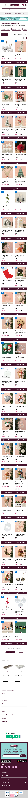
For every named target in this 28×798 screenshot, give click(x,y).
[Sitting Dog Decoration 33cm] (20, 46)
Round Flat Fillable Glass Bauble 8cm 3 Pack (20, 610)
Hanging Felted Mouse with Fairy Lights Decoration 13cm (7, 457)
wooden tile (4, 696)
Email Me (23, 755)
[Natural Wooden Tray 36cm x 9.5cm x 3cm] (8, 667)
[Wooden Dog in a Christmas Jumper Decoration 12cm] (7, 96)
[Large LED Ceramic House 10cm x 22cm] (20, 222)
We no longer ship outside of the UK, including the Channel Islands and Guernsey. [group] (13, 1)
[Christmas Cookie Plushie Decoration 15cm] (20, 323)
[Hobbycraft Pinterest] (13, 767)
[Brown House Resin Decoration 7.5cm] (20, 474)
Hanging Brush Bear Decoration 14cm (6, 331)
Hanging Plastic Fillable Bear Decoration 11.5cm (20, 432)
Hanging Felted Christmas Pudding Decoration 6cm (6, 432)
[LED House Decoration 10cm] (7, 71)
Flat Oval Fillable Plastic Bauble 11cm (7, 535)
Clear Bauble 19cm (6, 305)
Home (2, 16)
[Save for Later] (12, 41)
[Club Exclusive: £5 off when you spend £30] (14, 19)
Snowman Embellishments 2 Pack (7, 356)
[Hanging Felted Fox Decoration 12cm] (20, 247)
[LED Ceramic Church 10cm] (20, 197)
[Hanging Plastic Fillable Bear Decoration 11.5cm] (20, 424)
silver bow (4, 703)
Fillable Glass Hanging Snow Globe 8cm (7, 382)
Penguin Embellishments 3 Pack (20, 635)
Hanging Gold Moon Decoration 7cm (6, 560)
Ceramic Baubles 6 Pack (7, 54)
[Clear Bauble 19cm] (7, 298)
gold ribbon (4, 700)
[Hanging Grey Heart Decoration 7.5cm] (7, 398)
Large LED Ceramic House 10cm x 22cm (19, 231)
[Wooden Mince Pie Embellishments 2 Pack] (20, 577)
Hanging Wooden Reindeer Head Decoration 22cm (5, 180)
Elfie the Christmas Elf (7, 609)
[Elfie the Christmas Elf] (7, 602)
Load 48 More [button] (10, 652)
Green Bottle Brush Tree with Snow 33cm (7, 130)
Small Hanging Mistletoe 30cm (7, 205)
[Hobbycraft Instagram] (9, 767)
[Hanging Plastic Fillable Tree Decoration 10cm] (7, 247)
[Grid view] (26, 38)
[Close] (26, 1)
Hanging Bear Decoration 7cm (20, 560)
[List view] (23, 38)
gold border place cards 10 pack (8, 690)
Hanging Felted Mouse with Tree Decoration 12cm (7, 509)
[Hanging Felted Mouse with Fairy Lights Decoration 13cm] (7, 449)
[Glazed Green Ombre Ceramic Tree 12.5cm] (20, 172)
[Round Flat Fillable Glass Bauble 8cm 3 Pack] (20, 602)
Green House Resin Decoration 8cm (19, 281)
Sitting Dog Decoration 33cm (20, 54)
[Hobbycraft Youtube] (6, 767)
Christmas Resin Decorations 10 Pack (19, 509)
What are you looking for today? (15, 9)
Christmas (7, 16)
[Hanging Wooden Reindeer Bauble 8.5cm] (20, 298)
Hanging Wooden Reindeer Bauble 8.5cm (20, 306)
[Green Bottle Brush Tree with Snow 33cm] (7, 122)
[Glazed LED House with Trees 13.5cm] (7, 222)
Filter (5, 34)
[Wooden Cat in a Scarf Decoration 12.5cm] (20, 122)
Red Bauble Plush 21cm (20, 154)
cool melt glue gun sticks (7, 725)
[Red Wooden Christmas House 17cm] (20, 96)
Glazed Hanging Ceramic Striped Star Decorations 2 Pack (20, 457)
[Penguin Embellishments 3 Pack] (20, 627)
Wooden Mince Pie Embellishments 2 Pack (20, 585)
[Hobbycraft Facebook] (2, 767)
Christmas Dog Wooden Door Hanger (20, 80)
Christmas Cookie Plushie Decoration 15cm (20, 331)
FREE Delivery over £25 (8, 13)
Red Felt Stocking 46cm (7, 280)
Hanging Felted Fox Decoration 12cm (19, 256)
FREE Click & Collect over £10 (19, 13)
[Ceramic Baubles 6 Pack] (7, 46)
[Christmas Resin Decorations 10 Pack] (20, 501)
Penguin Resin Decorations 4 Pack (6, 635)
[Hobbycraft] (14, 5)
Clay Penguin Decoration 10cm (20, 407)
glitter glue (4, 718)
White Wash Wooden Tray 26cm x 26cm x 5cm (19, 674)
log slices (3, 711)
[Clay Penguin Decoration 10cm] (20, 398)
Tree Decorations (6, 29)
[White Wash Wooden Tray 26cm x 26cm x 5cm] (20, 667)
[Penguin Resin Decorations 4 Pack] (7, 627)
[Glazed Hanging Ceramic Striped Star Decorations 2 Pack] (20, 449)
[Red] (19, 489)
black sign (4, 693)
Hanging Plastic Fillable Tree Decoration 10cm (7, 256)
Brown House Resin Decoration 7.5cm (19, 482)
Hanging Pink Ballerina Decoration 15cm (20, 535)
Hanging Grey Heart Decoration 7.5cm (6, 407)
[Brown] (16, 489)
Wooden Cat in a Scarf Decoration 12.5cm (20, 130)
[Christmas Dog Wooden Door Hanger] (20, 71)
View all (21, 652)
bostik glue (4, 721)
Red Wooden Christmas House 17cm (20, 105)
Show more (5, 681)
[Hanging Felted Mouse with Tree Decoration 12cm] (7, 501)
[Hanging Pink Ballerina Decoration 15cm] (20, 526)
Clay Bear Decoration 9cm (20, 382)
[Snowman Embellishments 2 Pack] (7, 348)
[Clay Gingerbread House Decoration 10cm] (7, 577)
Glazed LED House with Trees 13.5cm (7, 231)
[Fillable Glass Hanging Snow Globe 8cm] (7, 373)
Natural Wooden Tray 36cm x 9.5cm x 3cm (7, 674)
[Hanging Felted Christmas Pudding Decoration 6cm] (7, 424)
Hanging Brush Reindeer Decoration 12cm (7, 482)
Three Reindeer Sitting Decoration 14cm (7, 155)
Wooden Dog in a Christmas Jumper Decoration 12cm (6, 105)
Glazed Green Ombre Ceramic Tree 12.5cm (20, 180)
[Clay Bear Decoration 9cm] (20, 373)
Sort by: (14, 34)
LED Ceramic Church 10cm (20, 205)
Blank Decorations (16, 29)
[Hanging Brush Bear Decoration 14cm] (7, 323)
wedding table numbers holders (8, 714)
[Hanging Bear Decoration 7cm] (20, 551)
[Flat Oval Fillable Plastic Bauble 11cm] (7, 526)
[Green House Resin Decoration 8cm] (20, 273)
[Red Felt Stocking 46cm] (7, 273)
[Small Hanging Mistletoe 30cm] (7, 197)
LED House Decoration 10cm (7, 80)
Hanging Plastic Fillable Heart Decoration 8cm (20, 356)
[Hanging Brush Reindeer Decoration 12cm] (7, 474)
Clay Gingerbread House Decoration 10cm (7, 585)
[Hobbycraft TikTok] (16, 767)
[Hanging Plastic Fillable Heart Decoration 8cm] (20, 348)
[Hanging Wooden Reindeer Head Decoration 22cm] (7, 172)
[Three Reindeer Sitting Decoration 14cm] (7, 147)
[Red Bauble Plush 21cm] (20, 147)
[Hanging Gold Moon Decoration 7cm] (7, 551)
